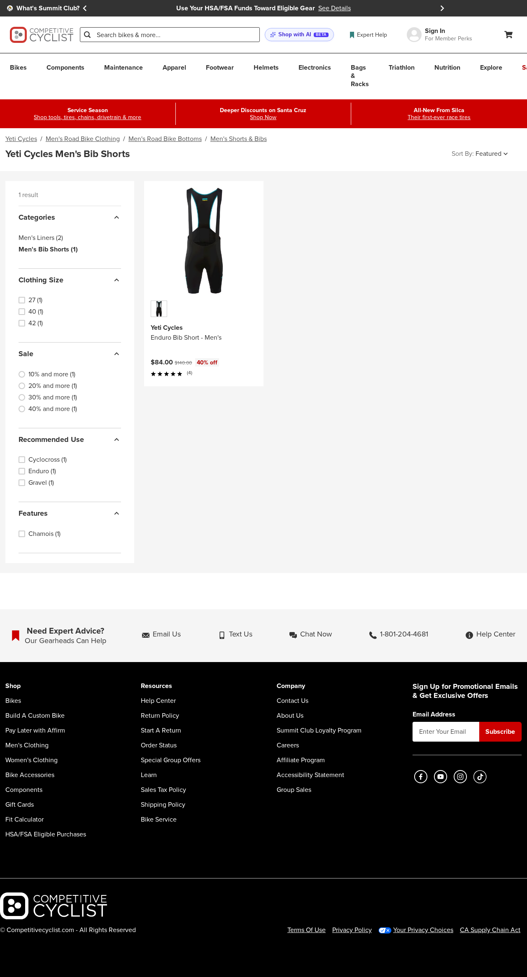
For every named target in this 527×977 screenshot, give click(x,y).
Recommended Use (51, 439)
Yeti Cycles (21, 139)
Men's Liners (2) (41, 238)
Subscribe (500, 731)
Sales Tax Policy (163, 790)
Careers (288, 745)
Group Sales (294, 790)
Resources (156, 686)
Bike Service (159, 819)
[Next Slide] (442, 8)
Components (23, 790)
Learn (149, 775)
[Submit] (87, 34)
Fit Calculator (24, 819)
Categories (37, 217)
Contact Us (292, 701)
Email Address (434, 714)
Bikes (13, 701)
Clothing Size (41, 280)
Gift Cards (19, 805)
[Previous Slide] (85, 8)
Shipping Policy (163, 805)
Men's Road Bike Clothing (83, 139)
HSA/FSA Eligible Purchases (45, 834)
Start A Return (161, 730)
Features (33, 513)
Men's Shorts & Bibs (238, 139)
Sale (26, 353)
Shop (13, 686)
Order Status (159, 745)
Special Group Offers (171, 760)
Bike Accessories (29, 775)
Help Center (158, 701)
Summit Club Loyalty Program (319, 730)
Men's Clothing (27, 745)
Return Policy (160, 716)
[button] (299, 35)
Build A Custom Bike (35, 716)
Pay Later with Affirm (35, 730)
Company (291, 686)
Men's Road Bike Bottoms (165, 139)
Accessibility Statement (310, 775)
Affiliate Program (301, 760)
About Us (290, 716)
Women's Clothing (31, 760)
